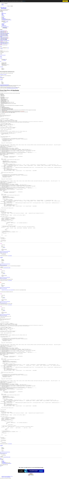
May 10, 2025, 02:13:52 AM (3, 453)
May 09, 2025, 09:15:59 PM (3, 288)
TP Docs (3, 24)
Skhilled (8, 42)
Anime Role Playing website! (7, 267)
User (1, 46)
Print (0, 458)
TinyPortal (3, 476)
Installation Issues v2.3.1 (3, 42)
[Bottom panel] (4, 16)
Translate (7, 21)
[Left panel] (2, 16)
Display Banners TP (2, 34)
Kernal (8, 33)
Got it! (65, 1)
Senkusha (1, 257)
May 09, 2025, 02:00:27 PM (3, 265)
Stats (1, 56)
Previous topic (2, 74)
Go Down (1, 77)
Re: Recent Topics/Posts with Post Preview (5, 251)
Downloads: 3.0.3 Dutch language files (4, 40)
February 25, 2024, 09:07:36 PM (4, 252)
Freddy (9, 462)
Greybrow (1, 79)
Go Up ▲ (11, 476)
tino (0, 282)
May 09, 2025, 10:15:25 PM (3, 315)
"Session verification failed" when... (4, 43)
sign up (2, 48)
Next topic (5, 74)
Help (5, 476)
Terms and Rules (8, 476)
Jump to (1, 464)
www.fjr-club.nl (10, 255)
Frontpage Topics (2, 30)
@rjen (6, 30)
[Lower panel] (3, 16)
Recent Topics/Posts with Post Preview (4, 84)
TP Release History (4, 25)
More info (24, 1)
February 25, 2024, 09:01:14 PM (4, 85)
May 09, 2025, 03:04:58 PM (3, 278)
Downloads (3, 23)
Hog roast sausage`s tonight (3, 33)
